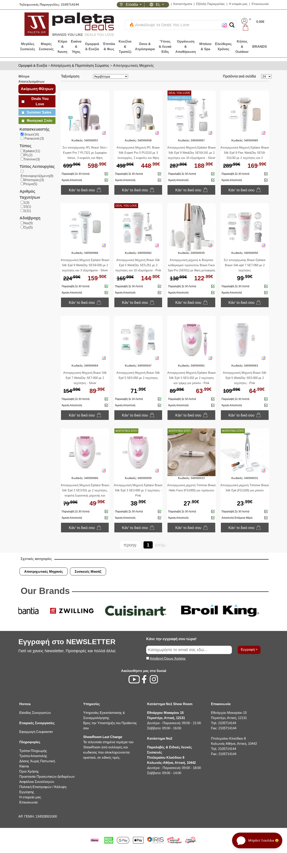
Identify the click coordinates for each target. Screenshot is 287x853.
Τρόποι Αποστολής (33, 756)
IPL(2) (28, 155)
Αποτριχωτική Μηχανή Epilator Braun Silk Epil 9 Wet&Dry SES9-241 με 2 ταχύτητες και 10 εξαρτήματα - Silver (191, 153)
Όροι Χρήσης (29, 771)
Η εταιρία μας (238, 4)
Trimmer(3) (32, 159)
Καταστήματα (182, 4)
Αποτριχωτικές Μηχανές (133, 65)
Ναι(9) (28, 223)
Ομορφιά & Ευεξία (32, 65)
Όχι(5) (28, 227)
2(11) (27, 211)
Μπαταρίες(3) (34, 180)
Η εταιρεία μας (30, 797)
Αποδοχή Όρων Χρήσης (168, 658)
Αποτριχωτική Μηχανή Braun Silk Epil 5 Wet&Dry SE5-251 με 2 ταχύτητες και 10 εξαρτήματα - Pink (138, 265)
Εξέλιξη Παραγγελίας (210, 4)
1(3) (26, 202)
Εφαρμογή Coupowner (36, 732)
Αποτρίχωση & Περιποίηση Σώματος (80, 65)
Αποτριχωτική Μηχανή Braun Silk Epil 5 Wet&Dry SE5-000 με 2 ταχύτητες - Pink (244, 378)
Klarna (24, 766)
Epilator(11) (32, 151)
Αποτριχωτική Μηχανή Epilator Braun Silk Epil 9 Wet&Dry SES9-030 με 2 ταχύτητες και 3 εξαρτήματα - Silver (85, 265)
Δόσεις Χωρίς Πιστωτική (37, 761)
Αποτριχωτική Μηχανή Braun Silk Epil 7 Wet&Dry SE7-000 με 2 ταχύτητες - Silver (85, 378)
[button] (232, 25)
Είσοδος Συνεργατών (35, 713)
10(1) (27, 206)
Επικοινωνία (260, 4)
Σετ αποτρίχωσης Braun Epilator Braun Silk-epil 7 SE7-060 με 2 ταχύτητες (244, 265)
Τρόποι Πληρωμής (33, 751)
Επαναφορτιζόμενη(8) (37, 176)
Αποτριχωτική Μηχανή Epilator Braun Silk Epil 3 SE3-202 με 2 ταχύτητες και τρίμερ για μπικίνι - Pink (191, 378)
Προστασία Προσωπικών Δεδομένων (47, 776)
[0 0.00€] (252, 27)
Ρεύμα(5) (30, 184)
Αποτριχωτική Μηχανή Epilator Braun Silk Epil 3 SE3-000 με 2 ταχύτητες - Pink (138, 490)
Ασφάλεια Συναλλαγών (36, 782)
